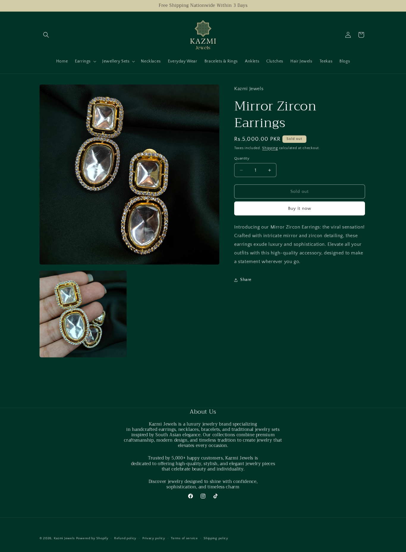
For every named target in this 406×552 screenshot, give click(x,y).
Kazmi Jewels (64, 538)
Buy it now (299, 208)
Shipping (270, 148)
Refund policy (125, 538)
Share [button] (245, 279)
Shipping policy (216, 538)
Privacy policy (153, 538)
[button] (46, 34)
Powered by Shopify (92, 538)
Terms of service (184, 538)
